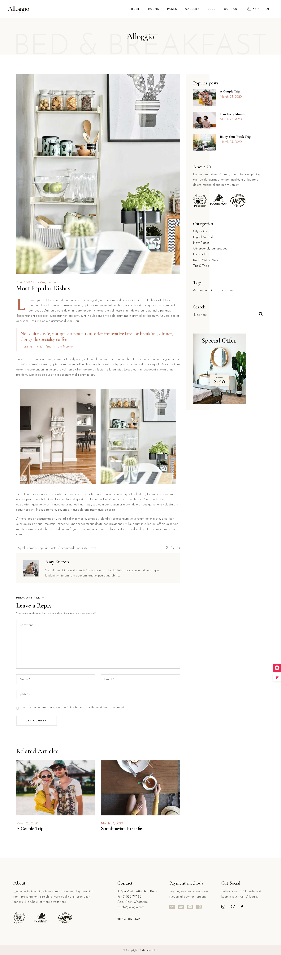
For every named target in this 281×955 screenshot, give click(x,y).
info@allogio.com (132, 907)
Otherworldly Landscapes (210, 248)
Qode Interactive (148, 950)
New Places (201, 242)
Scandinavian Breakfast (122, 828)
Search (199, 307)
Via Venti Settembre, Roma (139, 891)
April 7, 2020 (25, 282)
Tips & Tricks (201, 265)
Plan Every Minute (232, 114)
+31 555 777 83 (131, 896)
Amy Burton (48, 282)
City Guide (200, 231)
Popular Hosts (47, 548)
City (84, 548)
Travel (93, 548)
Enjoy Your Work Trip (235, 136)
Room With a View (206, 260)
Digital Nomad (26, 548)
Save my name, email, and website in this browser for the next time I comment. (72, 707)
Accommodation (69, 548)
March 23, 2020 (27, 823)
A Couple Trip (29, 828)
